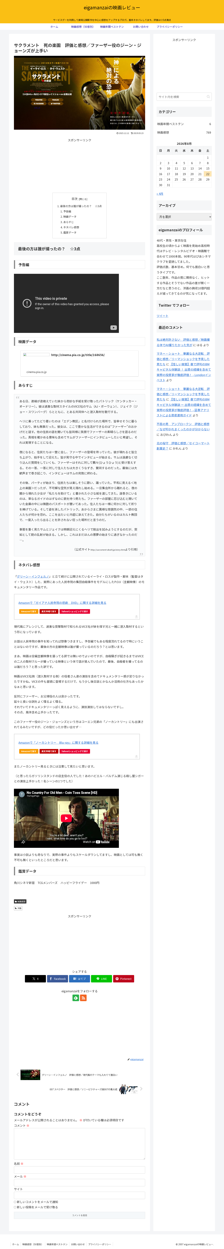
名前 (18, 1163)
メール (20, 1176)
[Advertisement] (79, 166)
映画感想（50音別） (32, 1244)
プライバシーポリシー (99, 1244)
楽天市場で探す (48, 611)
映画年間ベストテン (57, 1244)
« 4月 (160, 193)
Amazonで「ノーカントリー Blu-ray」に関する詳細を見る (59, 742)
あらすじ (68, 222)
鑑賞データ (69, 232)
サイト (18, 1189)
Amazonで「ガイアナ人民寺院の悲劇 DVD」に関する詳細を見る (62, 602)
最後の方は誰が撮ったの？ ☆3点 (81, 206)
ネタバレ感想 (71, 227)
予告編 (67, 211)
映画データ (69, 216)
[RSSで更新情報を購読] (83, 998)
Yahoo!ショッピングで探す (74, 611)
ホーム (15, 1244)
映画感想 (21, 901)
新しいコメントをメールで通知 (37, 1202)
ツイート (162, 316)
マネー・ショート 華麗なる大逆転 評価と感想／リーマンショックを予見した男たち (183, 358)
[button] (208, 96)
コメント (21, 1125)
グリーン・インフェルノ (33, 576)
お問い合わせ (78, 1244)
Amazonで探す (28, 611)
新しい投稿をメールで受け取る (37, 1207)
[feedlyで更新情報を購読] (75, 998)
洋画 (19, 908)
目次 (75, 198)
